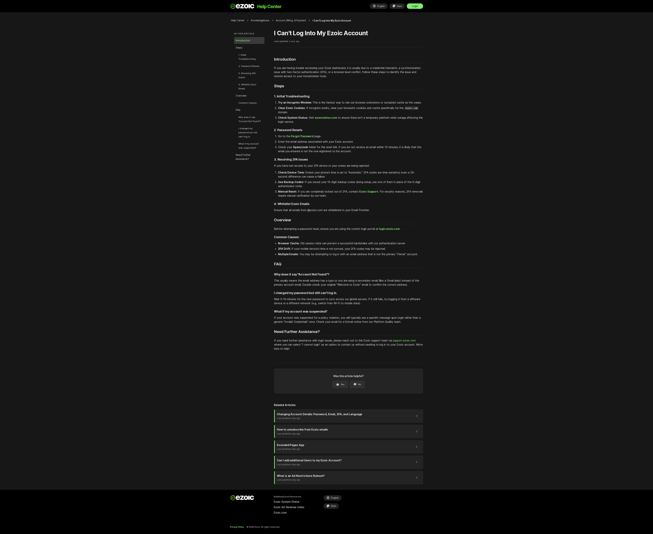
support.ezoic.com (404, 340)
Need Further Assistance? (243, 156)
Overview (241, 95)
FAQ (238, 109)
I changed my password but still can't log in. (247, 132)
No (357, 384)
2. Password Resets (248, 66)
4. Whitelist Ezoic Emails (247, 86)
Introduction (243, 40)
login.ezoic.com (389, 228)
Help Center (238, 20)
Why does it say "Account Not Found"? (249, 119)
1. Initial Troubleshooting (247, 56)
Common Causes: (247, 102)
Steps (239, 47)
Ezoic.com (280, 512)
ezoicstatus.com (326, 117)
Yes (340, 384)
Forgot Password (302, 136)
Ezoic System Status (286, 501)
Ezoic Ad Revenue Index (289, 507)
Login (415, 6)
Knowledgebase (260, 20)
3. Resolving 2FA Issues (247, 75)
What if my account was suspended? (248, 145)
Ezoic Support (368, 191)
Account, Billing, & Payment (291, 20)
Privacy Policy (237, 527)
